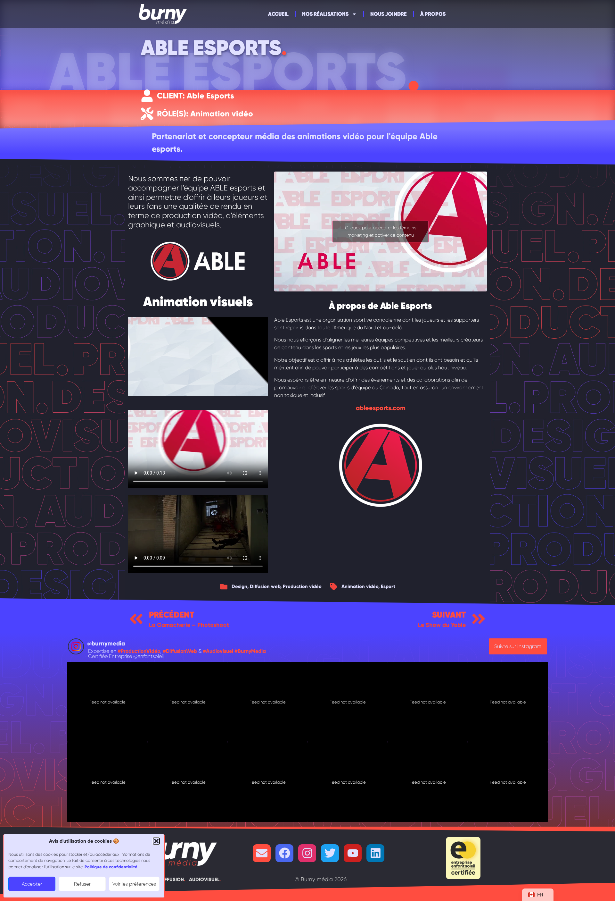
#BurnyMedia (250, 651)
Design (239, 586)
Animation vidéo (359, 586)
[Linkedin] (375, 853)
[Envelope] (262, 853)
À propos (433, 14)
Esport (388, 586)
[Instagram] (307, 853)
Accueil (278, 14)
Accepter (32, 884)
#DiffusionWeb (180, 651)
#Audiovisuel (218, 651)
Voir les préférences (134, 884)
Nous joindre (388, 14)
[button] (156, 841)
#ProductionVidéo (139, 651)
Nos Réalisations (325, 14)
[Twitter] (330, 853)
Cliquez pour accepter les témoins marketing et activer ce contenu (380, 231)
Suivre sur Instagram (517, 646)
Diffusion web (265, 586)
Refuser (82, 884)
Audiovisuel (203, 879)
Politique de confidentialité (111, 867)
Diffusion (171, 879)
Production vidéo (302, 586)
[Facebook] (284, 853)
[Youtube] (353, 853)
